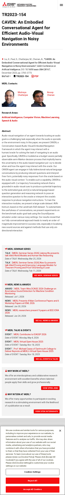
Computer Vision (31, 117)
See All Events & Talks (47, 359)
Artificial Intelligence (12, 117)
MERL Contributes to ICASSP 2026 (30, 334)
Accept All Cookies (32, 489)
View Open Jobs (50, 388)
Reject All (32, 481)
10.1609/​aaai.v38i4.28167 (37, 69)
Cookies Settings (32, 472)
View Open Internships (46, 411)
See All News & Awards (47, 321)
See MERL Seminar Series (46, 275)
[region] (32, 460)
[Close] (60, 430)
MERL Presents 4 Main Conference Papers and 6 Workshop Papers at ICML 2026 (32, 302)
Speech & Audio (10, 120)
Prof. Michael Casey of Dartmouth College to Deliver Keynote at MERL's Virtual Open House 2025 (30, 350)
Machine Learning (50, 117)
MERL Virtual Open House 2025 (28, 341)
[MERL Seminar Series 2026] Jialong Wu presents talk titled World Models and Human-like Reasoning (32, 254)
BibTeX (5, 76)
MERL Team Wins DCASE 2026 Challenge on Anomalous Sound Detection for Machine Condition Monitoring (30, 291)
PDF (36, 76)
